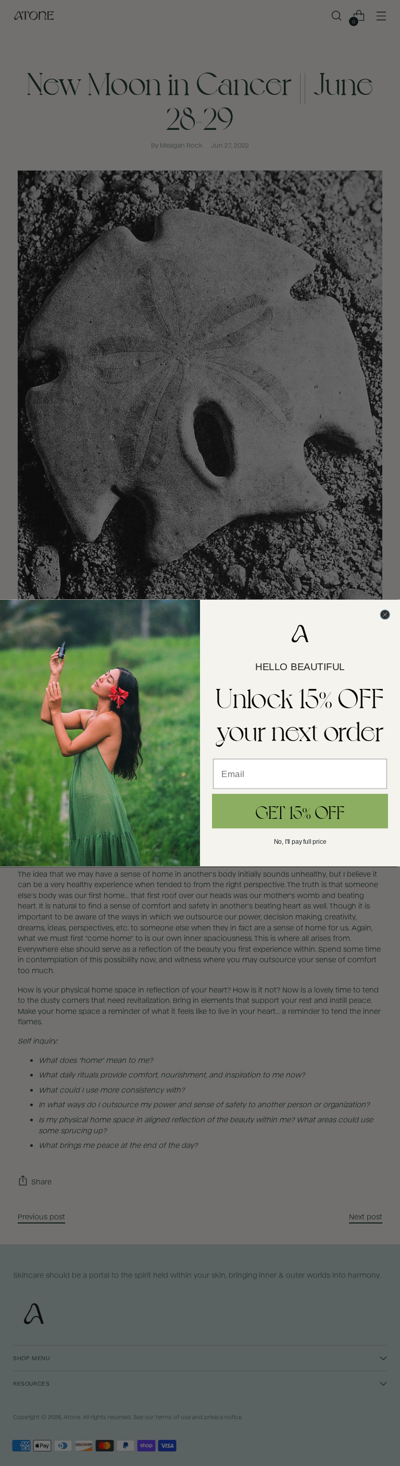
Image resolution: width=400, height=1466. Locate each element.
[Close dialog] (385, 615)
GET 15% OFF (300, 810)
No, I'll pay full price (300, 841)
